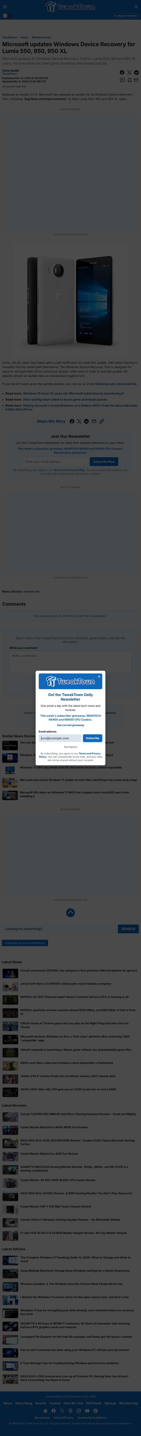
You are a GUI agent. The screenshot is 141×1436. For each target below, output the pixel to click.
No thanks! (70, 746)
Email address (48, 731)
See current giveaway (70, 725)
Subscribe (92, 738)
